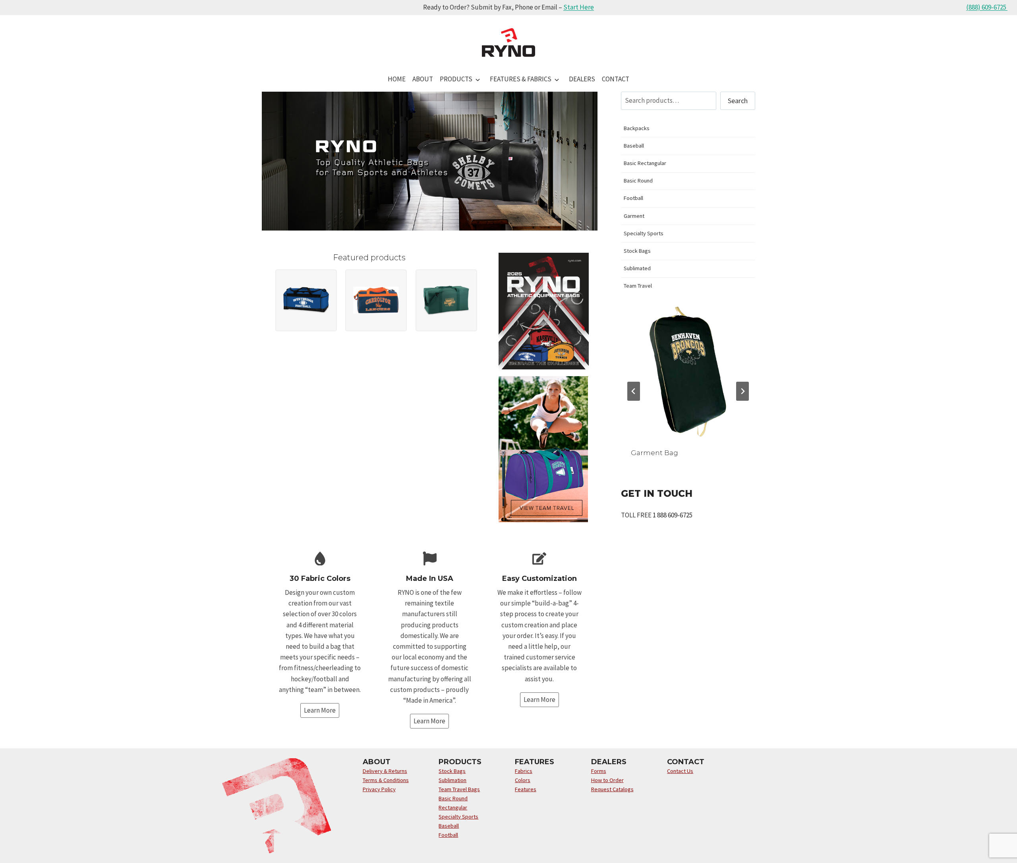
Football (633, 198)
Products (456, 79)
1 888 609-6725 (672, 515)
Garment (634, 215)
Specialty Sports (643, 233)
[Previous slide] (633, 391)
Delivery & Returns (385, 771)
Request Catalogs (612, 789)
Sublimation (452, 780)
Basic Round (638, 180)
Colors (522, 780)
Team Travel (638, 285)
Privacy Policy (379, 789)
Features (525, 789)
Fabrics (523, 771)
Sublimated (637, 268)
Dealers (582, 79)
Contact (615, 79)
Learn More (539, 699)
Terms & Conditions (386, 780)
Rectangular (453, 807)
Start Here (578, 7)
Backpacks (637, 128)
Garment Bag (654, 453)
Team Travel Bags (459, 789)
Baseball (634, 145)
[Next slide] (742, 391)
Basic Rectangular (645, 163)
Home (397, 79)
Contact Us (680, 771)
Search (738, 100)
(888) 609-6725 (986, 7)
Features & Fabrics (520, 79)
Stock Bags (637, 250)
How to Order (607, 780)
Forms (598, 771)
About (422, 79)
